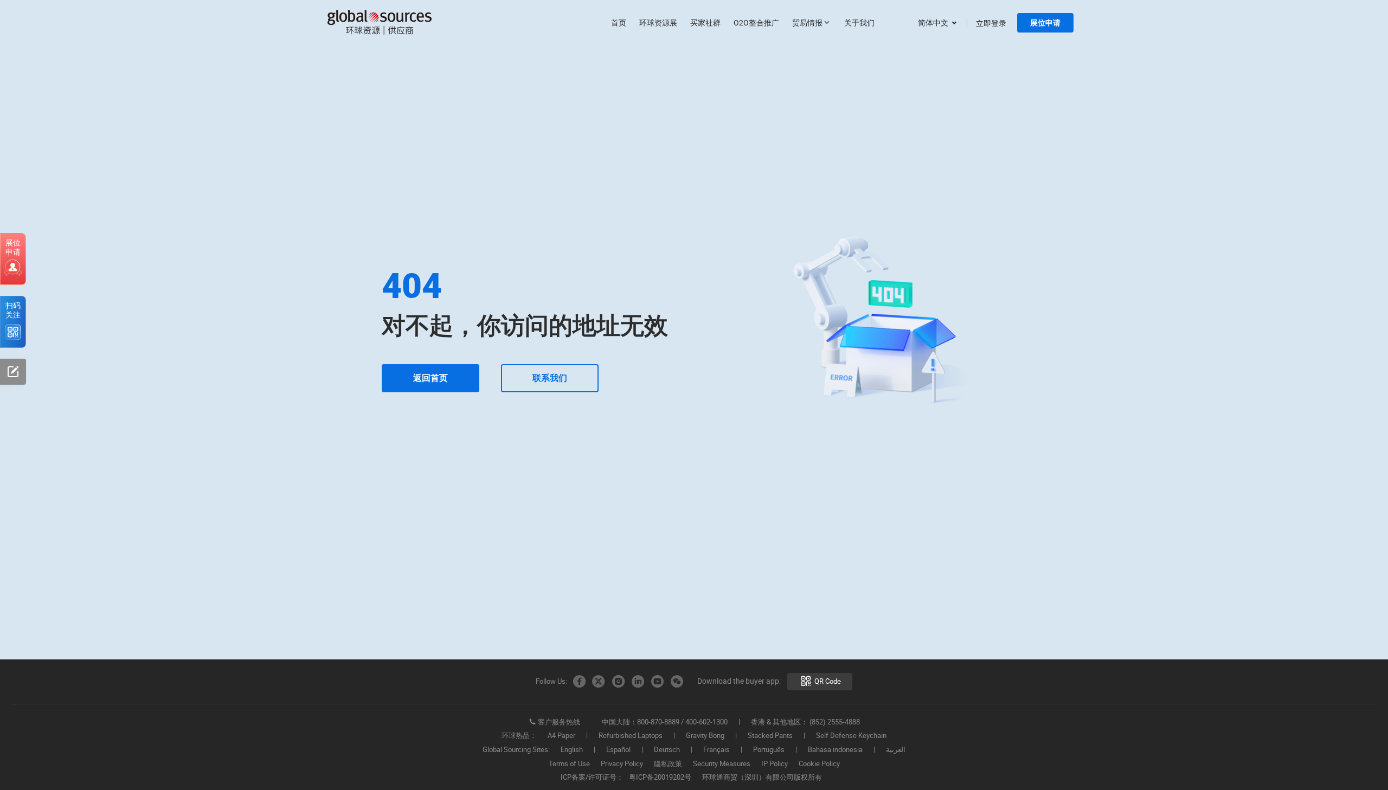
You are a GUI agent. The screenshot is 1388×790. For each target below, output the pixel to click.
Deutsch (667, 750)
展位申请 (1045, 22)
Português (769, 750)
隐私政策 (668, 764)
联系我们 (549, 378)
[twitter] (598, 681)
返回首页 (430, 378)
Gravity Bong (705, 735)
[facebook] (579, 681)
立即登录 (991, 23)
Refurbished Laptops (631, 735)
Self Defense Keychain (851, 735)
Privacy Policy (622, 764)
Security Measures (721, 764)
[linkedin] (637, 681)
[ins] (618, 681)
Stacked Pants (770, 735)
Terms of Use (569, 764)
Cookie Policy (819, 764)
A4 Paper (561, 735)
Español (618, 750)
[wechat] (676, 681)
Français (716, 750)
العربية (895, 750)
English (572, 750)
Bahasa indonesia (835, 750)
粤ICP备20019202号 (660, 777)
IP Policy (774, 764)
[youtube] (657, 681)
